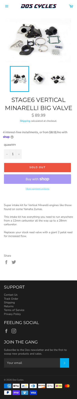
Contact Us (11, 295)
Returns (9, 306)
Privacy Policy (12, 314)
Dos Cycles (17, 379)
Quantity (10, 145)
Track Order (11, 299)
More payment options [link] (37, 188)
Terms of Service (14, 310)
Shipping (25, 121)
